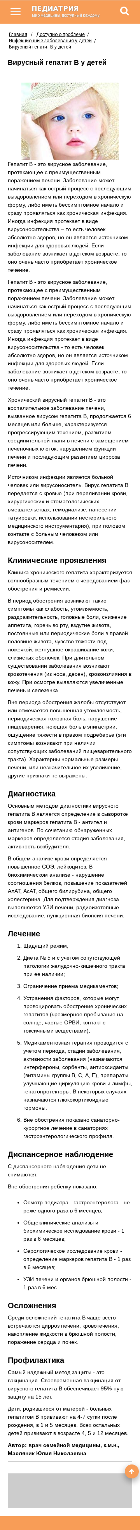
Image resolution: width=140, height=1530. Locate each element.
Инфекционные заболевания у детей (50, 40)
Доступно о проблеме (60, 34)
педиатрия (66, 10)
